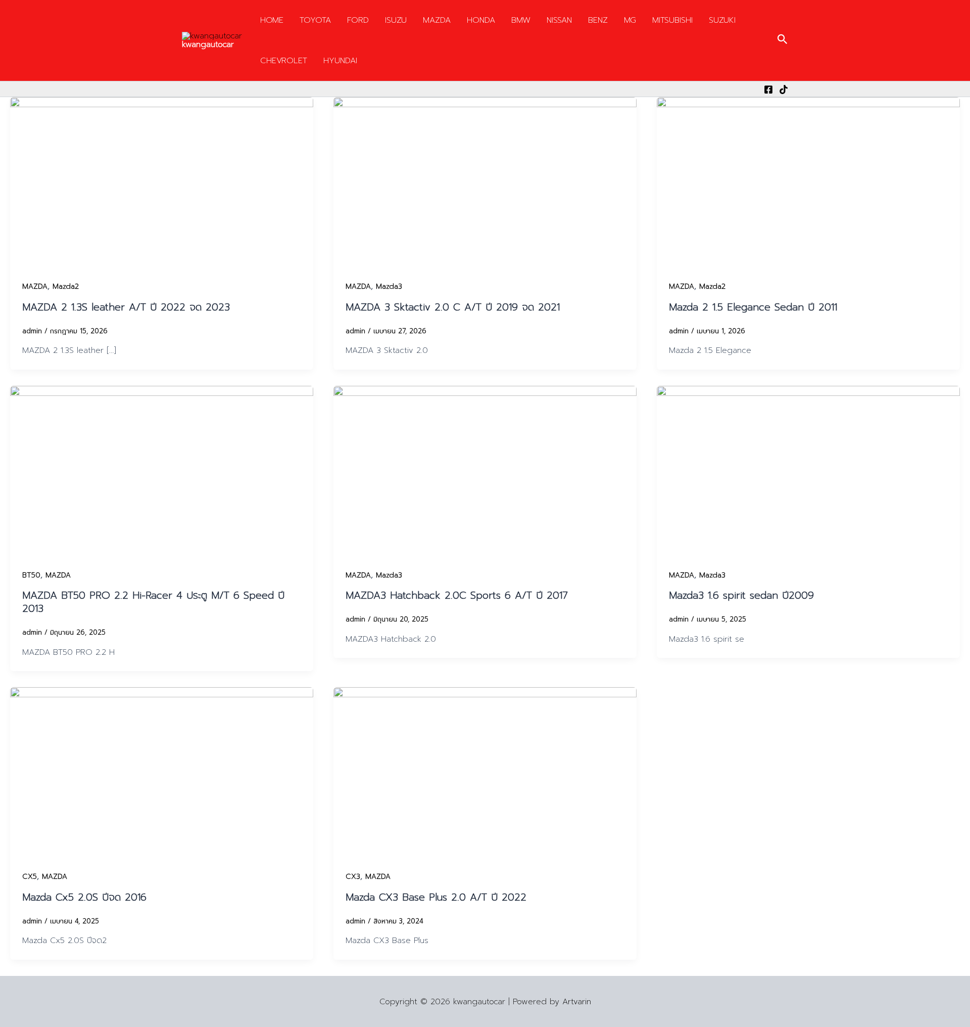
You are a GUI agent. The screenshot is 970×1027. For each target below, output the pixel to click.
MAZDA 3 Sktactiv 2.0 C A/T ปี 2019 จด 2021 (453, 307)
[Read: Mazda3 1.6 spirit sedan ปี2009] (808, 471)
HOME (271, 20)
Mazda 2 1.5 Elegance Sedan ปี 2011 (753, 307)
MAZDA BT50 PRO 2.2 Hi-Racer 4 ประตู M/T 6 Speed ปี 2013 (153, 602)
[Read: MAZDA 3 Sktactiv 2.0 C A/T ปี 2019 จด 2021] (485, 182)
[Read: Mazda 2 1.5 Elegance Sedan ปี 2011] (808, 182)
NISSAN (559, 20)
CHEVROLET (283, 61)
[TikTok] (783, 89)
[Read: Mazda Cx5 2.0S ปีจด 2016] (161, 772)
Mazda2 (66, 286)
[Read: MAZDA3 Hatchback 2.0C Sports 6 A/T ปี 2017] (485, 471)
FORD (358, 20)
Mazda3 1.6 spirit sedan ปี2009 (741, 595)
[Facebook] (768, 89)
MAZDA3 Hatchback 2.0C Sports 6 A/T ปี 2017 (457, 595)
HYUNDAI (340, 61)
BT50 (31, 575)
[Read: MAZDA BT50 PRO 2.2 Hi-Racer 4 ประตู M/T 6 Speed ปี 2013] (161, 471)
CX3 (353, 876)
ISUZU (396, 20)
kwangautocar (208, 44)
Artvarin (576, 1002)
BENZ (598, 20)
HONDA (481, 20)
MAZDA (437, 20)
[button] (782, 40)
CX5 (29, 876)
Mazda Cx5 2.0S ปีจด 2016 (84, 897)
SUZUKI (722, 20)
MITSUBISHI (672, 20)
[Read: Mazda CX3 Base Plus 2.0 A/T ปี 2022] (485, 772)
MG (630, 20)
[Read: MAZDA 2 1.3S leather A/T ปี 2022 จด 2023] (161, 182)
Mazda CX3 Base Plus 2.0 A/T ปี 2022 (436, 897)
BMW (520, 20)
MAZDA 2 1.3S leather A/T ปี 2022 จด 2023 (126, 307)
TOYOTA (315, 20)
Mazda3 (389, 286)
